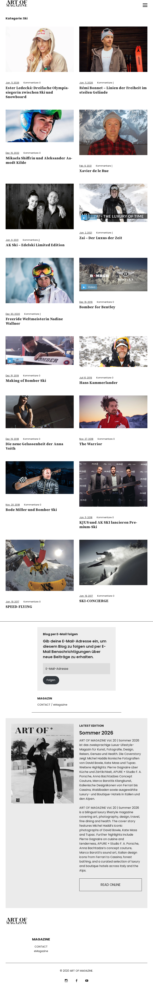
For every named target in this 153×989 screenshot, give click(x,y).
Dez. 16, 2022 (12, 152)
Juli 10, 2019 (85, 377)
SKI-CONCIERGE (93, 601)
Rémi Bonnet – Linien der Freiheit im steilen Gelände (113, 90)
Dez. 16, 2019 (86, 302)
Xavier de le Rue (94, 171)
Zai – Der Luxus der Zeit (100, 238)
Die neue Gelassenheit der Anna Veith (34, 446)
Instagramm (66, 980)
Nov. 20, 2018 (13, 504)
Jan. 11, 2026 (12, 82)
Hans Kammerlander (98, 383)
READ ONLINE (111, 884)
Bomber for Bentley (97, 307)
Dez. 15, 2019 (12, 375)
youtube (87, 980)
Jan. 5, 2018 (85, 517)
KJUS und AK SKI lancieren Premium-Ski (108, 524)
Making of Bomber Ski (26, 380)
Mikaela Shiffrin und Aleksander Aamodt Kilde (39, 160)
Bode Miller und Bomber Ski (31, 510)
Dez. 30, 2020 (13, 314)
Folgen (51, 680)
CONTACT (43, 705)
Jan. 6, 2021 (12, 240)
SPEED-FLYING (19, 607)
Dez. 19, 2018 (12, 439)
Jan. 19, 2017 (12, 601)
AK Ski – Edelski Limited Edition (35, 245)
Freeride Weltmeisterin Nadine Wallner (34, 321)
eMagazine (60, 705)
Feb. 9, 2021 (85, 165)
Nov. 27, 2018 (86, 439)
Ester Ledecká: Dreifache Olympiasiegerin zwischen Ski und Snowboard (37, 92)
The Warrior (90, 444)
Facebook (76, 980)
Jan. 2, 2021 (85, 232)
